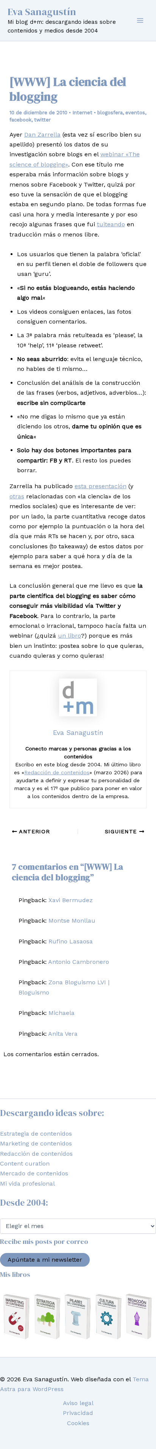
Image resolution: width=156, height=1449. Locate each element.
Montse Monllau (71, 920)
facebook (20, 120)
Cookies (78, 1423)
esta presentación (100, 486)
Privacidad (78, 1412)
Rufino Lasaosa (70, 941)
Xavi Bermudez (70, 900)
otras (16, 496)
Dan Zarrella (42, 134)
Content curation (25, 1163)
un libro (69, 635)
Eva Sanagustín (42, 12)
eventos (135, 112)
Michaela (61, 1012)
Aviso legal (78, 1403)
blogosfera (110, 112)
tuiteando (111, 224)
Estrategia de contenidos (36, 1133)
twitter (42, 120)
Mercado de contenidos (34, 1173)
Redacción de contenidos (56, 772)
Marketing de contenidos (36, 1143)
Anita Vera (63, 1033)
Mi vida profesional (27, 1183)
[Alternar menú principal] (140, 20)
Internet (82, 112)
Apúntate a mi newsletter (45, 1259)
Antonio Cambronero (78, 961)
